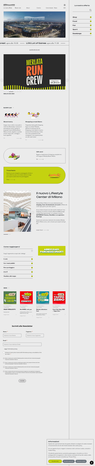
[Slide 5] (17, 92)
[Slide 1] (5, 92)
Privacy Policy (72, 457)
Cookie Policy (51, 450)
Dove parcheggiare (9, 268)
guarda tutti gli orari (34, 50)
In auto (6, 259)
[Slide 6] (20, 92)
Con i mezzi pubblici (9, 263)
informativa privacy (12, 349)
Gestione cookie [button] (81, 461)
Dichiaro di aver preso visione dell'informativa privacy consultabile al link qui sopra (23, 353)
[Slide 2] (7, 92)
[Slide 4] (15, 92)
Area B (5, 272)
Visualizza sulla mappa (10, 276)
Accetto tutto (55, 461)
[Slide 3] (11, 92)
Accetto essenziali (68, 461)
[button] (9, 5)
